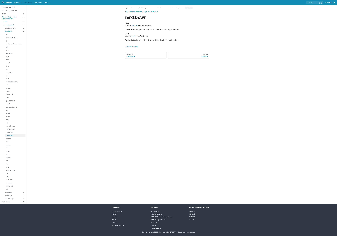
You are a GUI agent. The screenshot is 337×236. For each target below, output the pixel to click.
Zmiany (114, 220)
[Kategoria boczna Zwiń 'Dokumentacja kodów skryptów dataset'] (23, 17)
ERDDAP (129, 12)
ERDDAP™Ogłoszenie (158, 220)
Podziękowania (156, 228)
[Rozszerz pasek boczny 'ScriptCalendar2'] (23, 28)
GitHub (327, 3)
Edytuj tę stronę (132, 47)
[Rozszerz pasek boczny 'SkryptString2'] (23, 198)
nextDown (154, 12)
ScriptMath (146, 12)
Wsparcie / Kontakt (118, 225)
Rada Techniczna (156, 214)
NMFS (191, 214)
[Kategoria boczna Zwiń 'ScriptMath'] (23, 31)
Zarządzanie (38, 3)
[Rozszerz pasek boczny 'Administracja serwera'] (23, 10)
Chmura (46, 3)
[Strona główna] (126, 8)
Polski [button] (18, 3)
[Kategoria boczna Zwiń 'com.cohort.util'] (23, 25)
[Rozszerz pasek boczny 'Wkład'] (23, 13)
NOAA (191, 211)
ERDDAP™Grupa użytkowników (161, 217)
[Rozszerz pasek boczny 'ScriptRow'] (23, 195)
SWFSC (191, 217)
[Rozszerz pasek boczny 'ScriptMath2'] (23, 192)
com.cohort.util (137, 12)
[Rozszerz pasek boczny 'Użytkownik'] (23, 201)
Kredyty (153, 225)
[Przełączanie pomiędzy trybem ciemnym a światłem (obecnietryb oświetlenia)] (334, 2)
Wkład (114, 214)
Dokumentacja (117, 211)
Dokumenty (28, 3)
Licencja (114, 217)
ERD (190, 220)
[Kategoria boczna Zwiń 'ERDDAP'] (23, 21)
